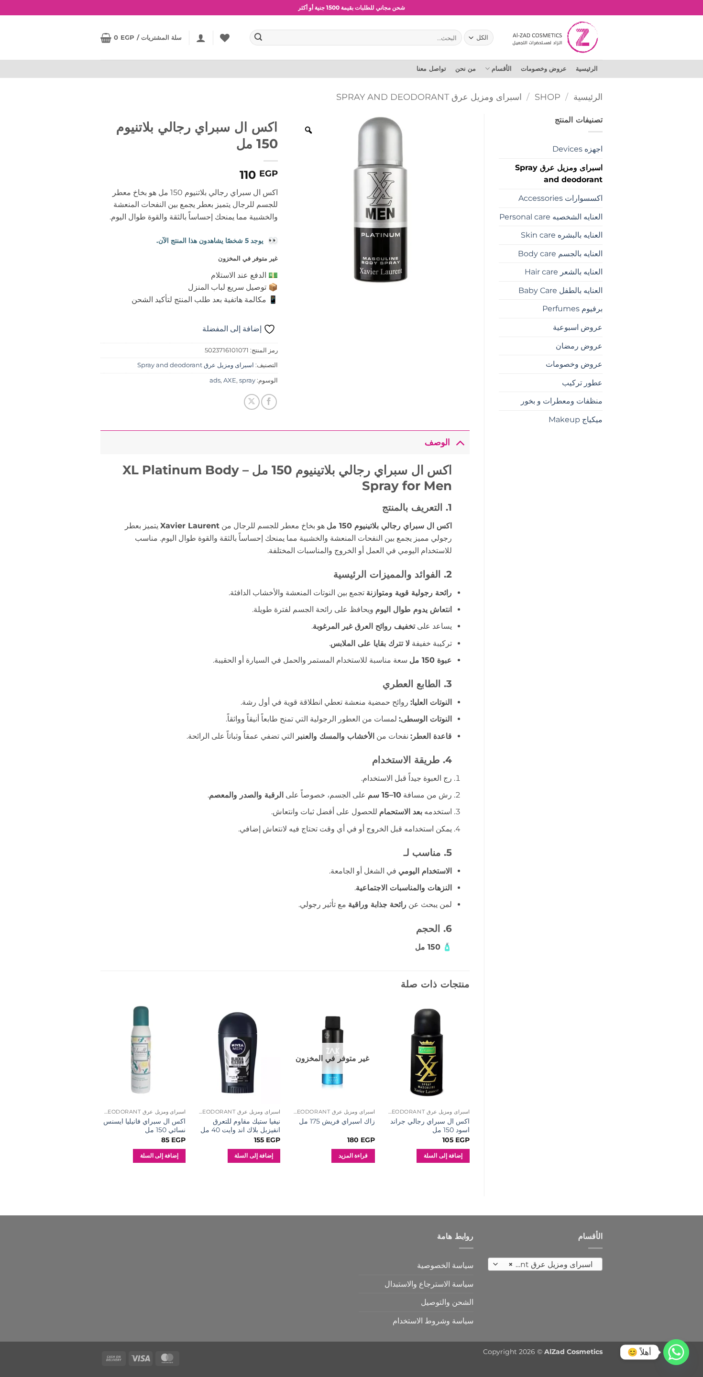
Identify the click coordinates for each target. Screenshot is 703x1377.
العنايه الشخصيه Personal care (551, 216)
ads (214, 380)
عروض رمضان (579, 345)
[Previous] (469, 1091)
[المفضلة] (225, 37)
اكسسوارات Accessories (560, 198)
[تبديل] (459, 442)
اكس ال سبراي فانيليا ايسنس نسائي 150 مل (144, 1126)
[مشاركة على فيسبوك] (269, 402)
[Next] (101, 1091)
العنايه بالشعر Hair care (564, 271)
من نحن (465, 68)
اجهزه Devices (577, 148)
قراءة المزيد (353, 1155)
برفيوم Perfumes (572, 308)
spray (247, 380)
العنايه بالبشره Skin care (562, 235)
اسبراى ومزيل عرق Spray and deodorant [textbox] (546, 1264)
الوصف (437, 442)
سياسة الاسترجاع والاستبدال (428, 1284)
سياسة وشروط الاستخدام (433, 1320)
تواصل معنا (431, 68)
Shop (547, 96)
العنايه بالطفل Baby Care (560, 290)
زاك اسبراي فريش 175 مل (337, 1121)
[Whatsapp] (676, 1352)
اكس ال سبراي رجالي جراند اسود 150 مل (429, 1126)
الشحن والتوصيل (447, 1302)
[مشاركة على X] (252, 402)
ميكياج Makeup (576, 419)
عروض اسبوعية (578, 327)
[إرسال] (259, 38)
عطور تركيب (582, 382)
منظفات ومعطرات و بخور (562, 400)
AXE (229, 380)
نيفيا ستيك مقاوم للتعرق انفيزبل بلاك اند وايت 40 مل (240, 1126)
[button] (201, 37)
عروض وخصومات (544, 68)
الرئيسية (587, 68)
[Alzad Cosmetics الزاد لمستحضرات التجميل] (556, 37)
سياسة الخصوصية (445, 1265)
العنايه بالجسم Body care (560, 253)
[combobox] (545, 1264)
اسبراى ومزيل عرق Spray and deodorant (429, 96)
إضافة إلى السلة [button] (443, 1155)
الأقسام (502, 68)
